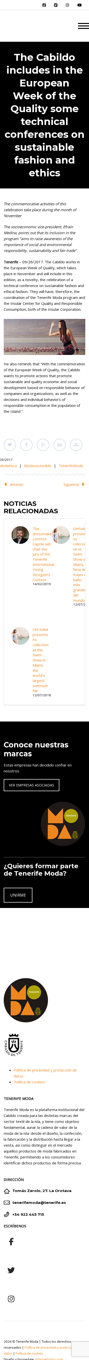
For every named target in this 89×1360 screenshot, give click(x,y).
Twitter (10, 445)
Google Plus (43, 445)
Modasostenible (37, 465)
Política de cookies (29, 1081)
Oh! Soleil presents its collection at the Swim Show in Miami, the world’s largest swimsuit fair (40, 660)
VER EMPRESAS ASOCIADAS (31, 785)
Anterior (17, 484)
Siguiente (71, 484)
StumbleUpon (76, 445)
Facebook (26, 445)
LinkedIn (59, 445)
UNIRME (18, 895)
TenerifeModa (71, 465)
